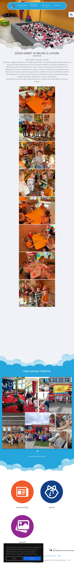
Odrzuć (14, 558)
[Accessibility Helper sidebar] (71, 14)
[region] (23, 552)
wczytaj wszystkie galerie (37, 456)
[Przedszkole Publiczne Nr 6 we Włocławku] (13, 5)
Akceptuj (32, 558)
